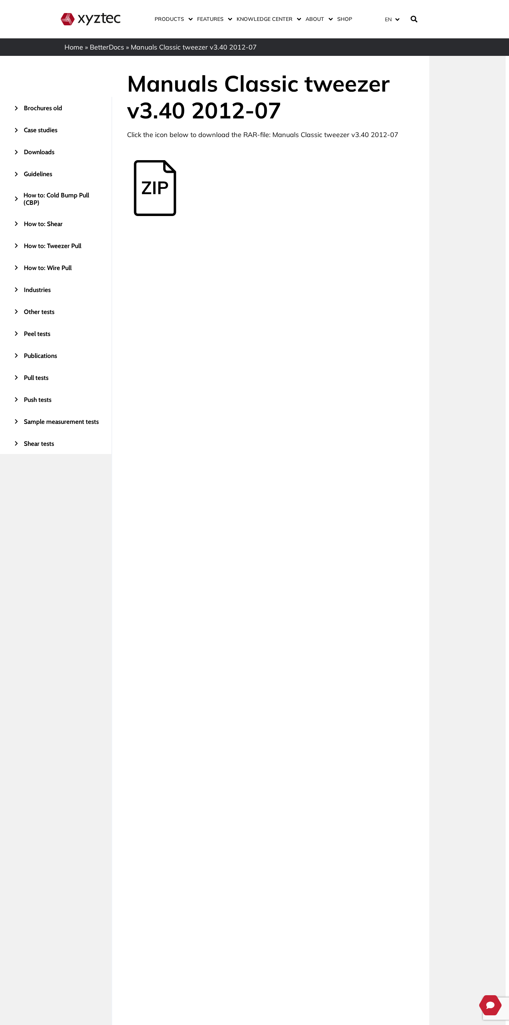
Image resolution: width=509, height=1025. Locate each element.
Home (73, 47)
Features (210, 19)
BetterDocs (107, 47)
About (315, 19)
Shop (344, 19)
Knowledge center (265, 19)
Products (169, 19)
